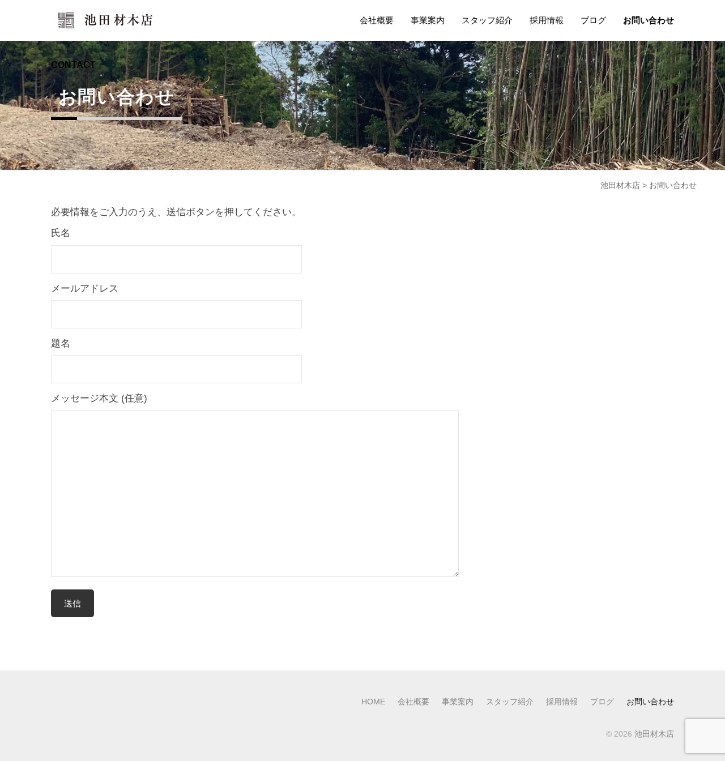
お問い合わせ (648, 20)
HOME (373, 701)
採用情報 (547, 20)
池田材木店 (654, 733)
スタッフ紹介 (487, 20)
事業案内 (428, 20)
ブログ (593, 20)
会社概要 (377, 20)
